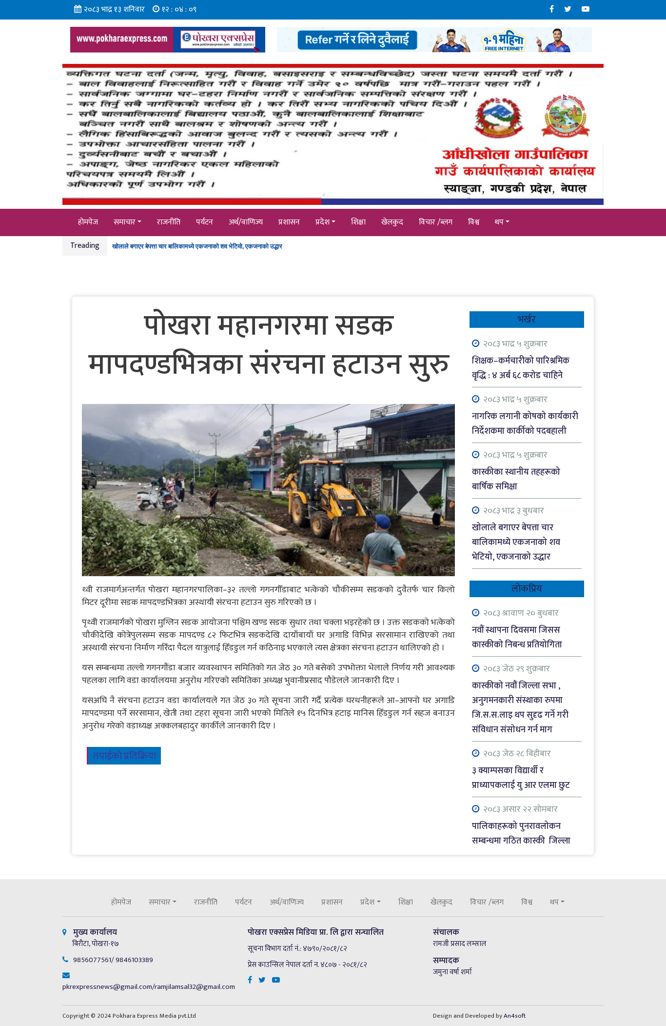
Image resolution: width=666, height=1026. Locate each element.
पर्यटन (204, 222)
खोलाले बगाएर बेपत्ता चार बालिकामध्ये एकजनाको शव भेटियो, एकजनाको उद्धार (197, 244)
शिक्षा (358, 222)
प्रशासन (289, 222)
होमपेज (88, 222)
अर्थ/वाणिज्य (246, 222)
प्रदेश (322, 222)
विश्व (473, 222)
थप (499, 222)
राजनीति (168, 222)
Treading (84, 245)
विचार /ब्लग (435, 222)
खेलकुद (392, 222)
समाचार (125, 222)
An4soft (515, 1015)
